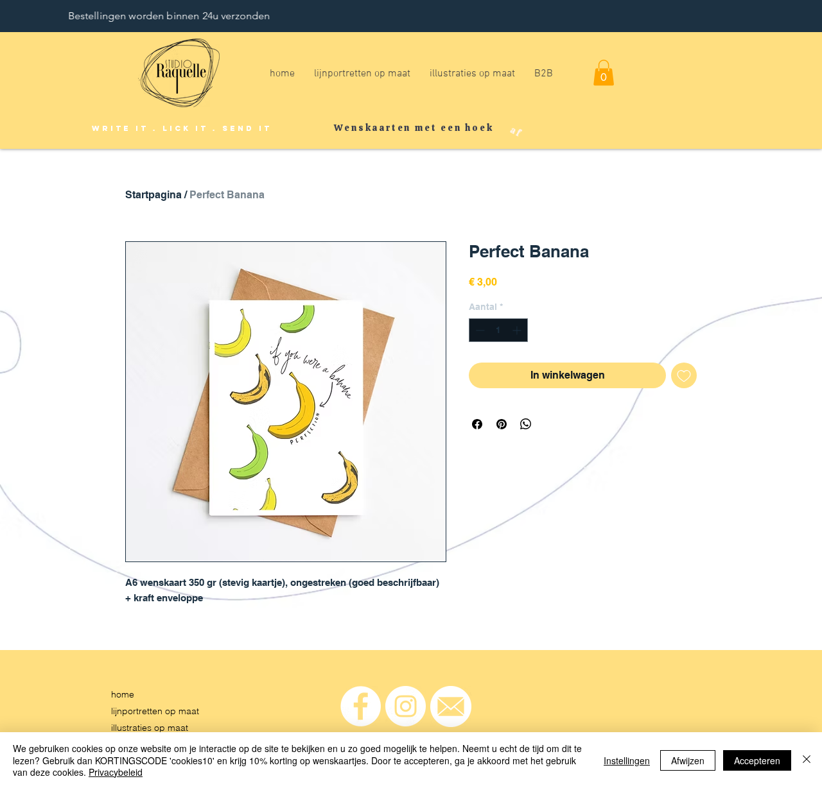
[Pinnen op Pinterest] (501, 424)
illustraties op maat (149, 727)
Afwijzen (687, 760)
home (122, 694)
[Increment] (518, 330)
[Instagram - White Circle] (405, 706)
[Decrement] (479, 330)
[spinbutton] (498, 330)
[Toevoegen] (684, 375)
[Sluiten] (806, 760)
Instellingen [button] (627, 760)
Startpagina (153, 195)
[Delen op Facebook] (477, 424)
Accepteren (757, 760)
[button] (604, 73)
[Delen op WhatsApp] (526, 424)
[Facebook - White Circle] (360, 706)
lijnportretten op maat (155, 711)
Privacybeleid (116, 772)
